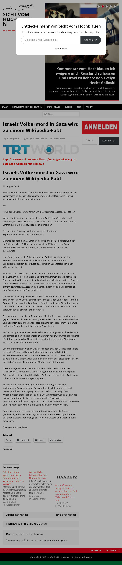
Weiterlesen (61, 48)
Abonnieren (90, 40)
